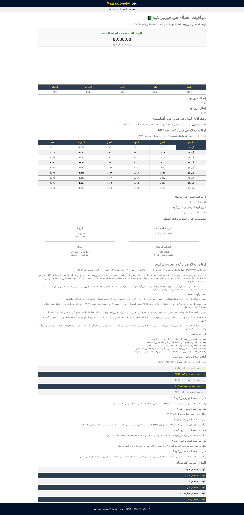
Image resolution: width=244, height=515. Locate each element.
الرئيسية (132, 9)
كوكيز (121, 509)
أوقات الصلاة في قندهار (195, 475)
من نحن (97, 509)
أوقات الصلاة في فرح (196, 487)
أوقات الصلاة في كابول (195, 469)
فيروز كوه (112, 9)
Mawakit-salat (118, 3)
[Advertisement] (129, 66)
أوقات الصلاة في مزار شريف (192, 493)
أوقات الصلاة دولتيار (196, 499)
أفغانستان (123, 9)
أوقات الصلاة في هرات (195, 481)
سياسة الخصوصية (109, 509)
